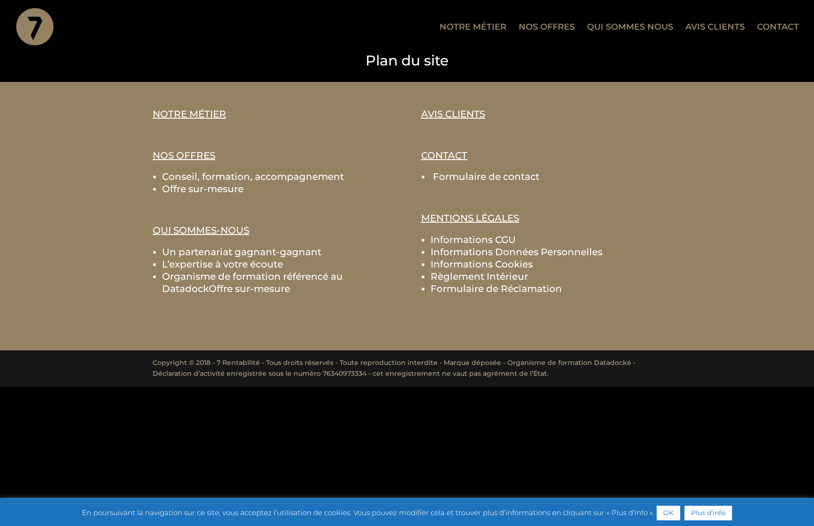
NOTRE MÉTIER (473, 28)
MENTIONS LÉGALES (470, 218)
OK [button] (668, 513)
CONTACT (778, 28)
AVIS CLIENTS (715, 28)
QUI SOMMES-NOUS (201, 230)
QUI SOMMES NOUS (630, 28)
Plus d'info (708, 513)
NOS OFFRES (547, 28)
